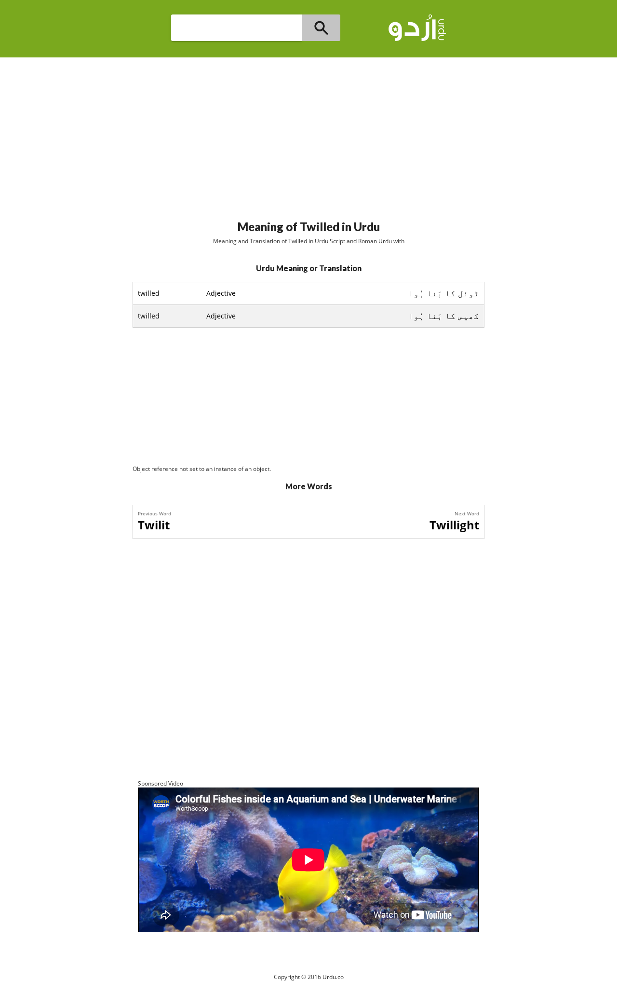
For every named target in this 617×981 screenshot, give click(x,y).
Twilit (154, 525)
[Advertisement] (308, 134)
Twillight (454, 525)
